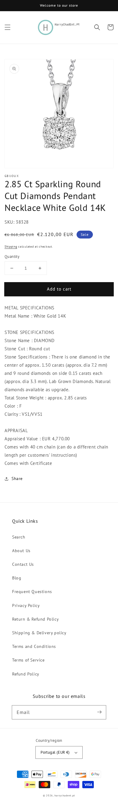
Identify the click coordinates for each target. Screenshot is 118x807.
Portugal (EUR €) (55, 752)
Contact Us (23, 564)
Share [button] (17, 478)
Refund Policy (25, 674)
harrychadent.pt (64, 795)
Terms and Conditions (34, 646)
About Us (21, 550)
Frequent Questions (32, 591)
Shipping (11, 246)
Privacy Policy (26, 605)
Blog (16, 578)
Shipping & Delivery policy (39, 632)
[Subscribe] (99, 712)
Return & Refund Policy (35, 619)
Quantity (12, 256)
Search (18, 537)
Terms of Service (28, 660)
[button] (7, 27)
